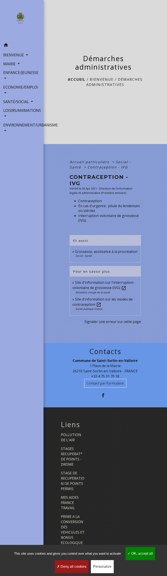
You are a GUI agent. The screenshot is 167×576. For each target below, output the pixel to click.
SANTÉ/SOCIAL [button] (16, 101)
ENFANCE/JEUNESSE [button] (20, 72)
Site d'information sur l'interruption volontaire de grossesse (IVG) (103, 285)
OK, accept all (141, 553)
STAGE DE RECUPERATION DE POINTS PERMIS (72, 481)
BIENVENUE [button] (14, 54)
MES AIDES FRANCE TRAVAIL (70, 502)
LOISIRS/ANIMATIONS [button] (21, 110)
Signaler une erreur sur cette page (112, 321)
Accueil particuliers (90, 162)
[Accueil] (21, 20)
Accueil (76, 79)
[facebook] (105, 395)
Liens (70, 424)
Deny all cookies (73, 566)
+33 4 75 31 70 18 (105, 376)
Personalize (102, 566)
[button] (21, 45)
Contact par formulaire (105, 383)
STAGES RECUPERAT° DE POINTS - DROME (71, 456)
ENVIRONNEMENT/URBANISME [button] (21, 125)
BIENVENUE (102, 79)
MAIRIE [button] (10, 63)
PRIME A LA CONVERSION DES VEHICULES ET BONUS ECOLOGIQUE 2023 (73, 532)
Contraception (90, 200)
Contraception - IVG (107, 167)
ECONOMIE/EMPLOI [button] (20, 87)
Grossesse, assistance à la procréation (106, 251)
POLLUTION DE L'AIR (71, 437)
